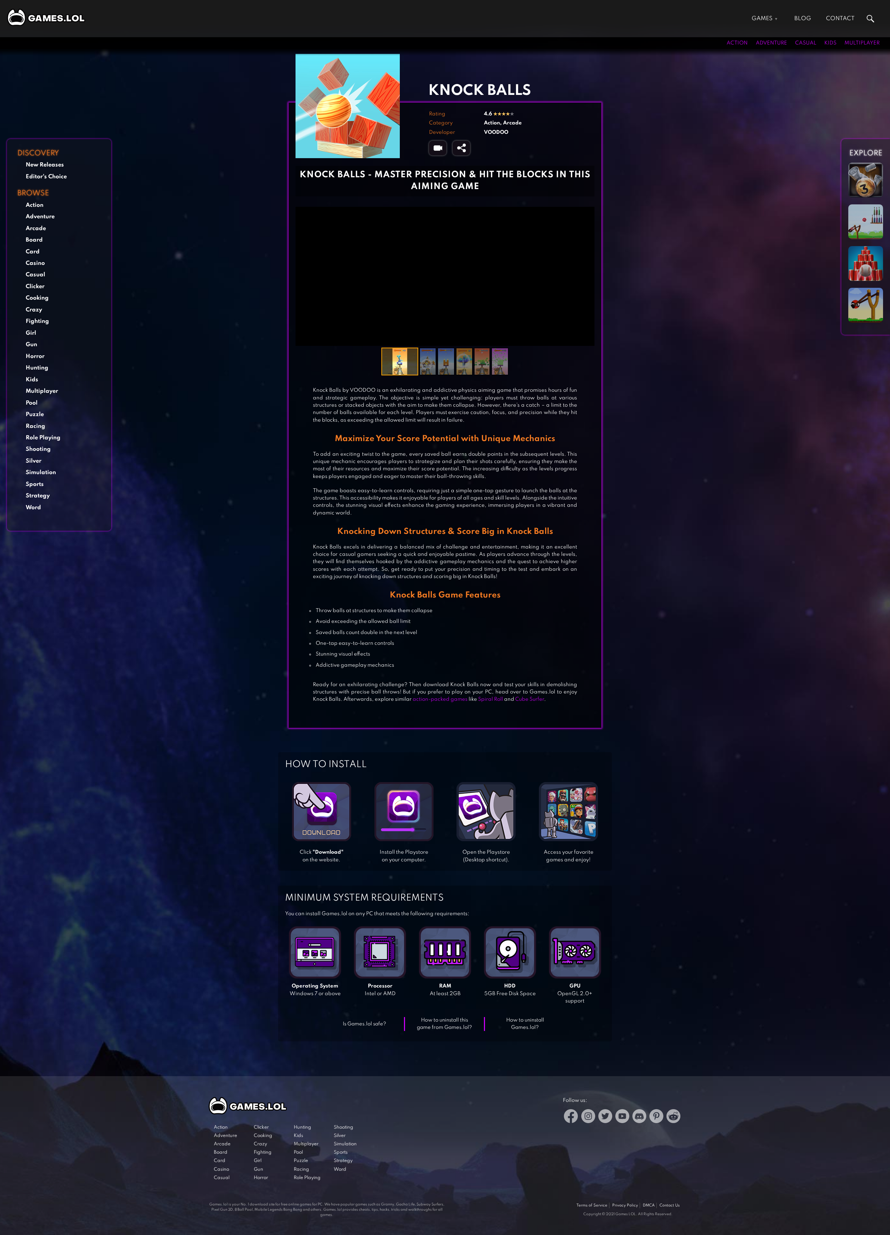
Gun (31, 345)
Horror (35, 356)
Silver (33, 461)
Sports (35, 484)
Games (762, 19)
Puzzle (35, 414)
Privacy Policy (625, 1205)
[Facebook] (571, 1117)
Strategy (38, 496)
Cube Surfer (529, 699)
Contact (840, 19)
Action (737, 43)
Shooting (38, 449)
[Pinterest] (656, 1117)
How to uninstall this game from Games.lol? (444, 1024)
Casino (35, 263)
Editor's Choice (46, 177)
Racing (35, 426)
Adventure (771, 43)
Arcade (36, 228)
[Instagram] (588, 1117)
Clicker (35, 287)
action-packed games (440, 699)
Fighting (37, 321)
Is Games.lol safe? (364, 1024)
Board (34, 240)
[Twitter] (605, 1117)
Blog (802, 19)
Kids (830, 43)
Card (33, 251)
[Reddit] (673, 1117)
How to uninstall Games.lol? (525, 1024)
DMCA (649, 1205)
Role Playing (43, 438)
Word (33, 508)
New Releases (45, 165)
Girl (31, 333)
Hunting (37, 368)
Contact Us (670, 1205)
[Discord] (639, 1117)
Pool (32, 403)
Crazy (34, 310)
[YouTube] (622, 1117)
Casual (805, 43)
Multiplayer (862, 43)
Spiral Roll (490, 699)
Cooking (37, 298)
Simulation (41, 473)
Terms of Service (591, 1205)
